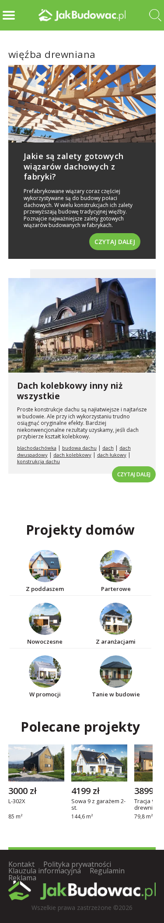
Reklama (22, 877)
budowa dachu (79, 448)
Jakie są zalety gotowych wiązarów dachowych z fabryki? (74, 166)
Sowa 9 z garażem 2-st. (98, 804)
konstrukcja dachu (38, 461)
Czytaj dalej (114, 242)
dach (108, 448)
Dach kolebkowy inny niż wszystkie (70, 391)
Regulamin (107, 870)
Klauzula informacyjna (44, 870)
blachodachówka (36, 448)
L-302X (16, 801)
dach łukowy (111, 454)
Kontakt (21, 864)
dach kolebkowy (72, 454)
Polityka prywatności (77, 864)
